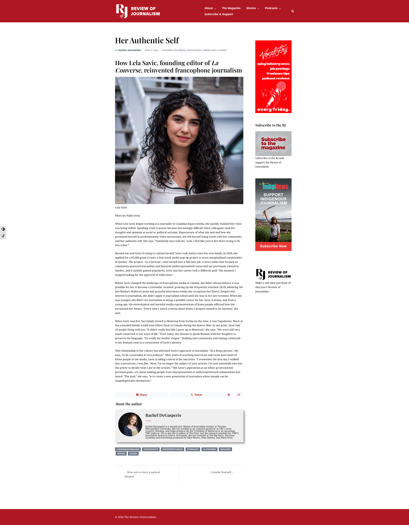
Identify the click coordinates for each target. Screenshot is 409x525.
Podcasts (271, 8)
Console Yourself (221, 472)
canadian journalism (128, 449)
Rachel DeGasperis (130, 50)
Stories (251, 8)
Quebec (133, 453)
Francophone (151, 449)
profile (121, 453)
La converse (209, 449)
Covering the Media (174, 50)
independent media (172, 449)
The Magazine (231, 8)
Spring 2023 (209, 50)
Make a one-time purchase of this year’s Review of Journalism (273, 287)
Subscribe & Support (218, 14)
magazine (225, 449)
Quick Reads (194, 50)
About (208, 8)
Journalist (193, 449)
